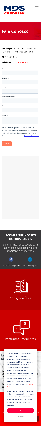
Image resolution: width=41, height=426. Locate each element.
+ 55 (21, 62)
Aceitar (20, 410)
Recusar (20, 417)
